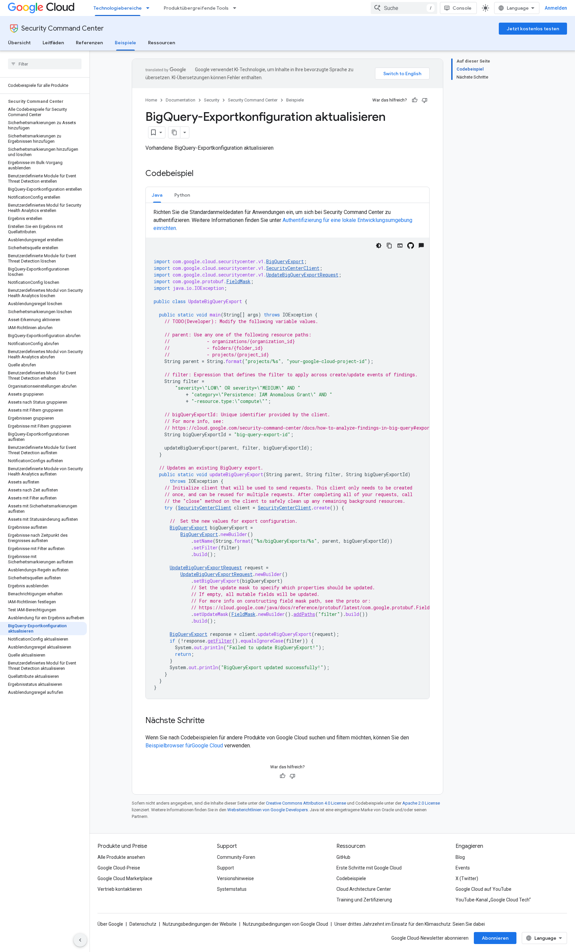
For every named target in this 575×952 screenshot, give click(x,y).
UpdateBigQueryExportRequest (302, 275)
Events (463, 867)
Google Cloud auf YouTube (483, 889)
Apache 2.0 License (421, 803)
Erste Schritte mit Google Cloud (369, 867)
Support (225, 867)
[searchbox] (45, 64)
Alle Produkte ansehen (121, 857)
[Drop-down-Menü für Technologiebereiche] (150, 8)
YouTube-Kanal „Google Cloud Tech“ (493, 899)
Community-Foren (236, 857)
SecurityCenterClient (292, 268)
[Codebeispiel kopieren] (389, 245)
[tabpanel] (287, 453)
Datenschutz (142, 924)
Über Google (110, 924)
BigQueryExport (285, 261)
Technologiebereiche (118, 8)
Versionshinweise (235, 878)
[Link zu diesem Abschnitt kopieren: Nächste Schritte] (211, 721)
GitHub (343, 857)
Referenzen (89, 43)
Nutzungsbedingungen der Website (200, 924)
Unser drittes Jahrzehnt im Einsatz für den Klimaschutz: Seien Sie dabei (409, 924)
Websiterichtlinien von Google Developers (267, 809)
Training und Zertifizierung (364, 899)
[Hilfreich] (415, 100)
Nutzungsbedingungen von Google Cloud (285, 924)
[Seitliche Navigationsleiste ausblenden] (80, 940)
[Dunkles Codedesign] (378, 245)
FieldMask (238, 281)
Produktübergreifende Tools (196, 8)
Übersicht (19, 43)
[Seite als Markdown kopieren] (174, 132)
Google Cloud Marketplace (124, 878)
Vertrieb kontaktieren (119, 889)
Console (462, 8)
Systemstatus (232, 889)
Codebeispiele (351, 878)
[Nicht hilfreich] (425, 100)
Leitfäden (53, 43)
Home (151, 99)
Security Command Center (62, 28)
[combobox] (404, 8)
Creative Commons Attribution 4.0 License (306, 803)
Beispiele (125, 43)
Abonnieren (495, 938)
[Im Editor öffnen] (400, 245)
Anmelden (556, 8)
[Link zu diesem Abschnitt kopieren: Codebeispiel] (200, 174)
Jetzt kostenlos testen (533, 29)
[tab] (157, 195)
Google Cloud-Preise (118, 867)
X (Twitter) (467, 878)
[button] (157, 195)
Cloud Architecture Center (363, 889)
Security (211, 99)
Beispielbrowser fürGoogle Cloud (184, 745)
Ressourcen (161, 43)
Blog (460, 857)
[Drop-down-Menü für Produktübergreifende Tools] (237, 8)
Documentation (180, 99)
